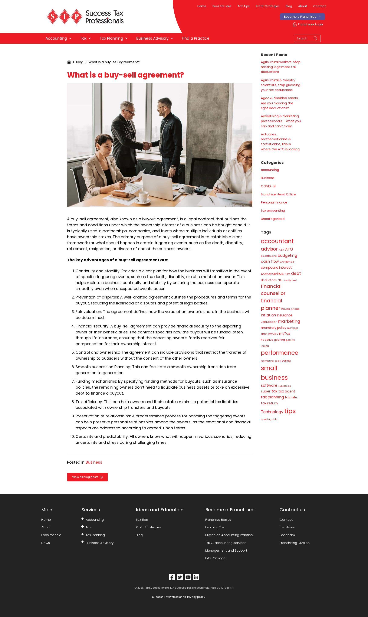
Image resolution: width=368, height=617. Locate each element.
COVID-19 (268, 186)
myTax (284, 333)
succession (284, 386)
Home (201, 6)
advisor (269, 249)
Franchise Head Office (278, 194)
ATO (289, 249)
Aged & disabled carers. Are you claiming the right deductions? (280, 103)
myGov (273, 334)
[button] (83, 518)
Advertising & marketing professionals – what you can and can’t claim (281, 121)
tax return (269, 403)
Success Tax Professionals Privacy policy (178, 597)
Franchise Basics (218, 519)
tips (290, 411)
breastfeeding (269, 256)
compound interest (276, 267)
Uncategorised (273, 218)
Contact (319, 6)
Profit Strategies (268, 6)
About (302, 6)
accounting (270, 169)
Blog (289, 6)
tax (274, 391)
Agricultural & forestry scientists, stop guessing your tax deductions (280, 85)
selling (286, 360)
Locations (287, 527)
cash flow (270, 261)
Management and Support (226, 550)
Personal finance (274, 202)
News (45, 543)
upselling (266, 419)
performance (279, 353)
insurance (284, 315)
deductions (269, 280)
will (274, 419)
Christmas (287, 262)
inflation (268, 315)
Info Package (215, 558)
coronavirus (272, 273)
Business (94, 462)
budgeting (287, 255)
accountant (277, 241)
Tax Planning (95, 535)
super (265, 391)
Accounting (95, 519)
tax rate (291, 397)
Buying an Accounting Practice (229, 535)
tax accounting (273, 210)
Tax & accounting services (225, 543)
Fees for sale (222, 6)
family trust (290, 280)
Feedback (287, 535)
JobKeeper (269, 322)
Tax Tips (243, 6)
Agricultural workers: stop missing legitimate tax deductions (280, 67)
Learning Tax (214, 527)
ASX (281, 249)
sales (278, 360)
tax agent (286, 391)
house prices (290, 309)
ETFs (280, 280)
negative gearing (273, 340)
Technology (272, 411)
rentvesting (267, 360)
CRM (287, 274)
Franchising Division (295, 543)
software (269, 385)
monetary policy (273, 328)
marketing (289, 321)
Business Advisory (100, 543)
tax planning (272, 397)
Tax (88, 527)
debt (296, 273)
